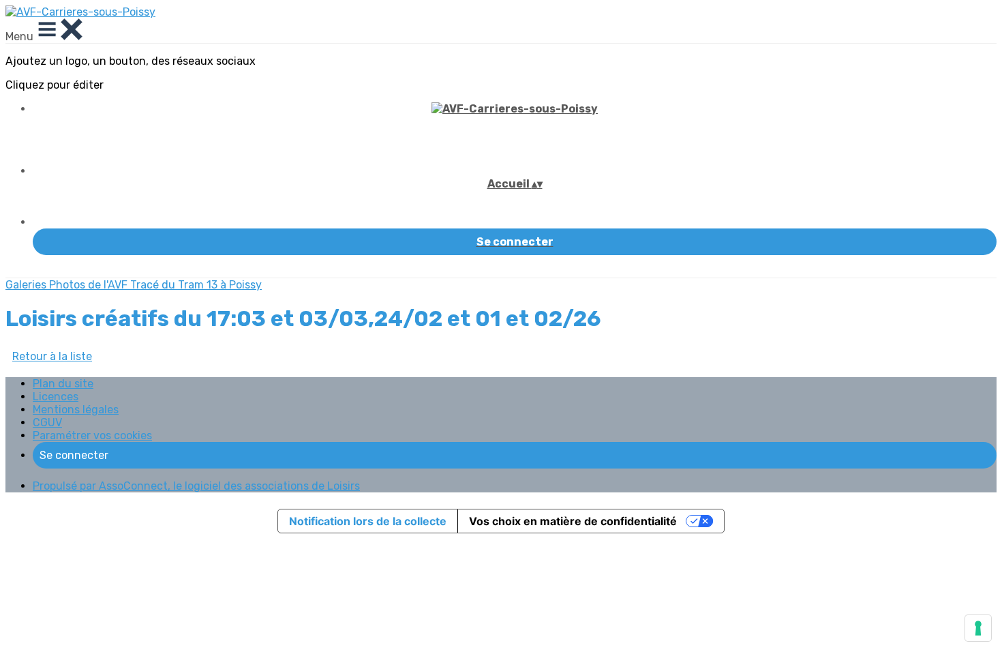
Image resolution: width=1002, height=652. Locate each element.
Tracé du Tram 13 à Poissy (196, 284)
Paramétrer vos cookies (92, 435)
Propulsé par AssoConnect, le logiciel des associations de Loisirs (196, 485)
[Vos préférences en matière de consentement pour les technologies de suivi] (978, 628)
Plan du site (63, 383)
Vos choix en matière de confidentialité (573, 521)
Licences (55, 396)
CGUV (47, 422)
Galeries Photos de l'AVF (67, 284)
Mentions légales (76, 409)
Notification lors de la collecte (367, 521)
